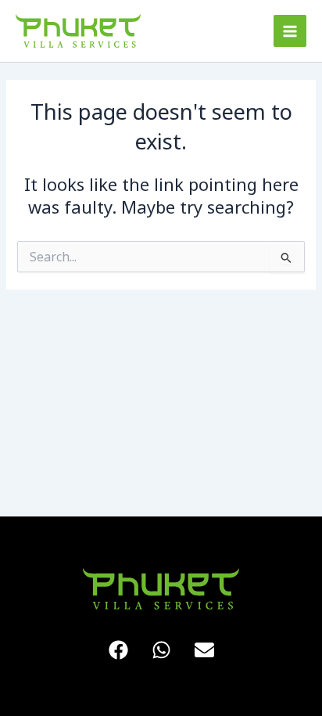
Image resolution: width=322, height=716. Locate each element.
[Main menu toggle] (290, 31)
